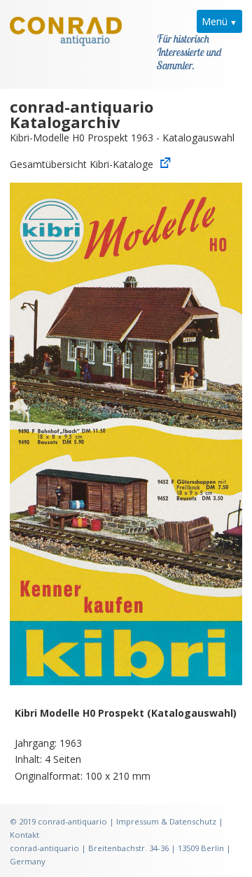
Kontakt (24, 834)
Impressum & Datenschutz (166, 821)
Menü (214, 21)
